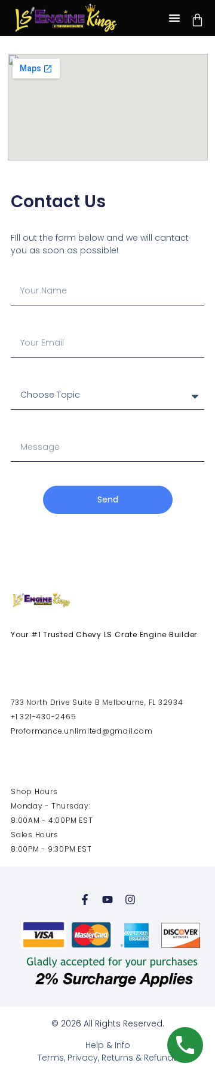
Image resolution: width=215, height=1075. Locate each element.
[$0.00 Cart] (197, 20)
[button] (174, 18)
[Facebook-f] (84, 899)
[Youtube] (107, 899)
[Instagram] (130, 899)
